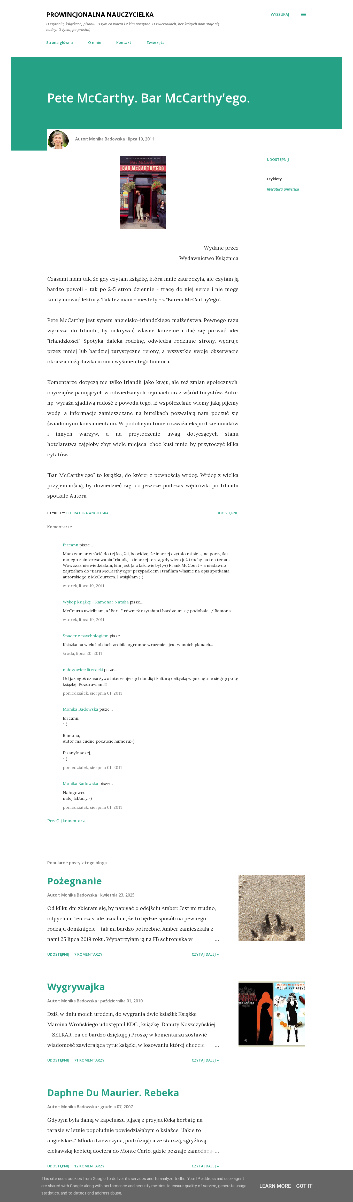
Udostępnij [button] (278, 159)
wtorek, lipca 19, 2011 (83, 585)
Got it (304, 1186)
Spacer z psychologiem (86, 635)
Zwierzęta (156, 42)
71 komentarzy (89, 1060)
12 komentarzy (89, 1166)
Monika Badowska (80, 709)
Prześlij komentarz (66, 820)
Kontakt (123, 42)
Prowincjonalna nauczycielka (100, 14)
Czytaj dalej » (205, 954)
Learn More (275, 1186)
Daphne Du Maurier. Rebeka (113, 1092)
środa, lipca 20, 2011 (82, 653)
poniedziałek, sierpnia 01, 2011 (92, 693)
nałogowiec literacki (83, 669)
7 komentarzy (88, 954)
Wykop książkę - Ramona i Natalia (96, 601)
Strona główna (59, 42)
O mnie (94, 42)
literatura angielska (283, 189)
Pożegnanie (74, 881)
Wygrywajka (76, 986)
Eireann (70, 544)
